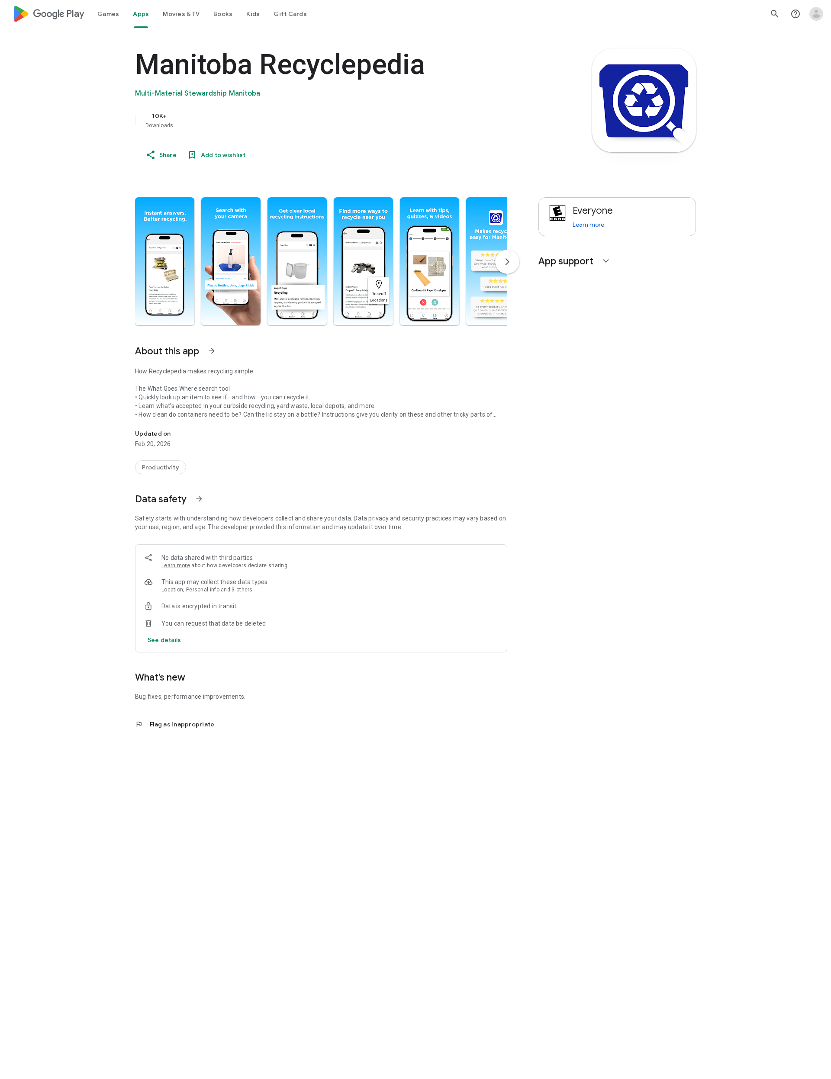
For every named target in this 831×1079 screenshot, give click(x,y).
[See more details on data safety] (164, 639)
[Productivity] (160, 467)
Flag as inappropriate (174, 724)
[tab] (108, 14)
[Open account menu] (816, 13)
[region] (308, 120)
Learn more (175, 565)
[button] (164, 261)
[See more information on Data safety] (199, 498)
